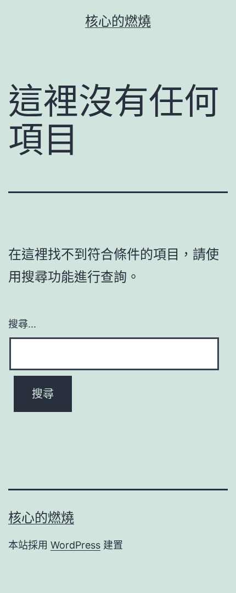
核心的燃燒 (118, 21)
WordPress (75, 545)
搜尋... (22, 323)
